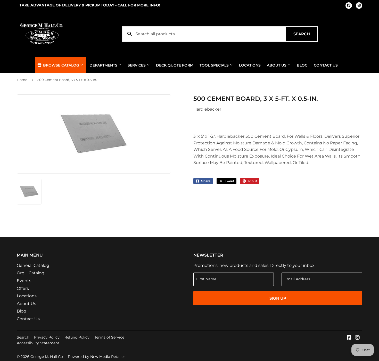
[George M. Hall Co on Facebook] (349, 337)
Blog (302, 65)
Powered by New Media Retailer (96, 357)
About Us (277, 65)
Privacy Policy (47, 337)
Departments (103, 65)
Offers (23, 288)
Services (137, 65)
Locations (250, 65)
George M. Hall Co (46, 357)
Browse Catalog (61, 65)
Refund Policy (76, 337)
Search (305, 33)
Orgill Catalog (30, 272)
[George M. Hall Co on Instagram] (357, 337)
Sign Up (277, 298)
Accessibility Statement (38, 343)
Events (24, 280)
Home (22, 80)
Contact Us (326, 65)
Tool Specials (215, 65)
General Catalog (33, 265)
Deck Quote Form (174, 65)
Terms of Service (109, 337)
